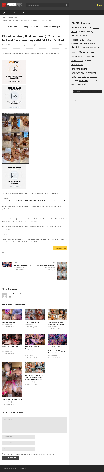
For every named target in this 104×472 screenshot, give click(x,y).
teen (79, 84)
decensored (92, 43)
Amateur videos (17, 45)
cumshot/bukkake (79, 43)
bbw (83, 32)
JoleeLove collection (32, 322)
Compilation (86, 40)
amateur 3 (87, 23)
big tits (75, 35)
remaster (75, 81)
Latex (84, 57)
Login (101, 5)
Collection (17, 13)
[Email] (10, 297)
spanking (74, 84)
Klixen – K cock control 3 (90, 92)
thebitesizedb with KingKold (12, 399)
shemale (83, 80)
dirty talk (76, 47)
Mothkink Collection (9, 322)
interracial (77, 56)
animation (96, 28)
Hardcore (34, 13)
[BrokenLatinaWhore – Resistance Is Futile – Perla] (17, 265)
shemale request (92, 80)
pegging (74, 77)
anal (90, 27)
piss (79, 77)
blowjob (83, 35)
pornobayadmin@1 (15, 294)
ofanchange (87, 64)
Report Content (60, 248)
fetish (74, 52)
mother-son (91, 61)
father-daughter (85, 47)
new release (77, 64)
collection (76, 40)
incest (91, 52)
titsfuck (84, 84)
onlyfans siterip (80, 68)
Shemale (26, 13)
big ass (94, 31)
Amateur (42, 13)
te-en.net (74, 100)
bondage (91, 36)
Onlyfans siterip (6, 13)
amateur (7, 253)
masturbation (77, 60)
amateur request (79, 27)
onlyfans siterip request (84, 73)
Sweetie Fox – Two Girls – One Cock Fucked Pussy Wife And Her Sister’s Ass (34, 377)
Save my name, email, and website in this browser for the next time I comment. (29, 454)
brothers (98, 36)
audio (79, 31)
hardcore (82, 51)
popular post (85, 77)
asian (74, 31)
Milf (85, 60)
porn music (93, 77)
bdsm (88, 32)
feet (91, 47)
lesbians (12, 253)
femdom (97, 47)
